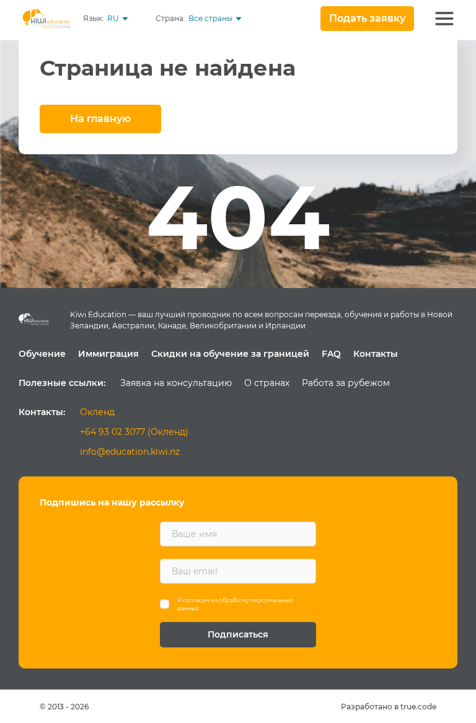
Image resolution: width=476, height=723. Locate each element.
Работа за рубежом (346, 382)
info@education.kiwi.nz (130, 451)
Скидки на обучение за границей (230, 353)
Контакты (375, 353)
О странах (266, 382)
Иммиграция (108, 353)
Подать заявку (367, 18)
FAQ (331, 353)
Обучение (42, 353)
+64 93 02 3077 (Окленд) (134, 431)
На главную (100, 119)
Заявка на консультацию (176, 382)
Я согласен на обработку (235, 604)
